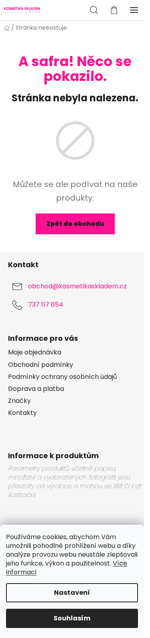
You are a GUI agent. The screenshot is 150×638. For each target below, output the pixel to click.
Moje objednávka (34, 352)
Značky (19, 400)
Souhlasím (72, 618)
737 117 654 (45, 304)
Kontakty (22, 413)
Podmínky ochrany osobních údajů (62, 376)
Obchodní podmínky (40, 364)
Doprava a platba (36, 388)
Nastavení (72, 592)
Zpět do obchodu (75, 223)
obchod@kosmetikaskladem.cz (77, 286)
